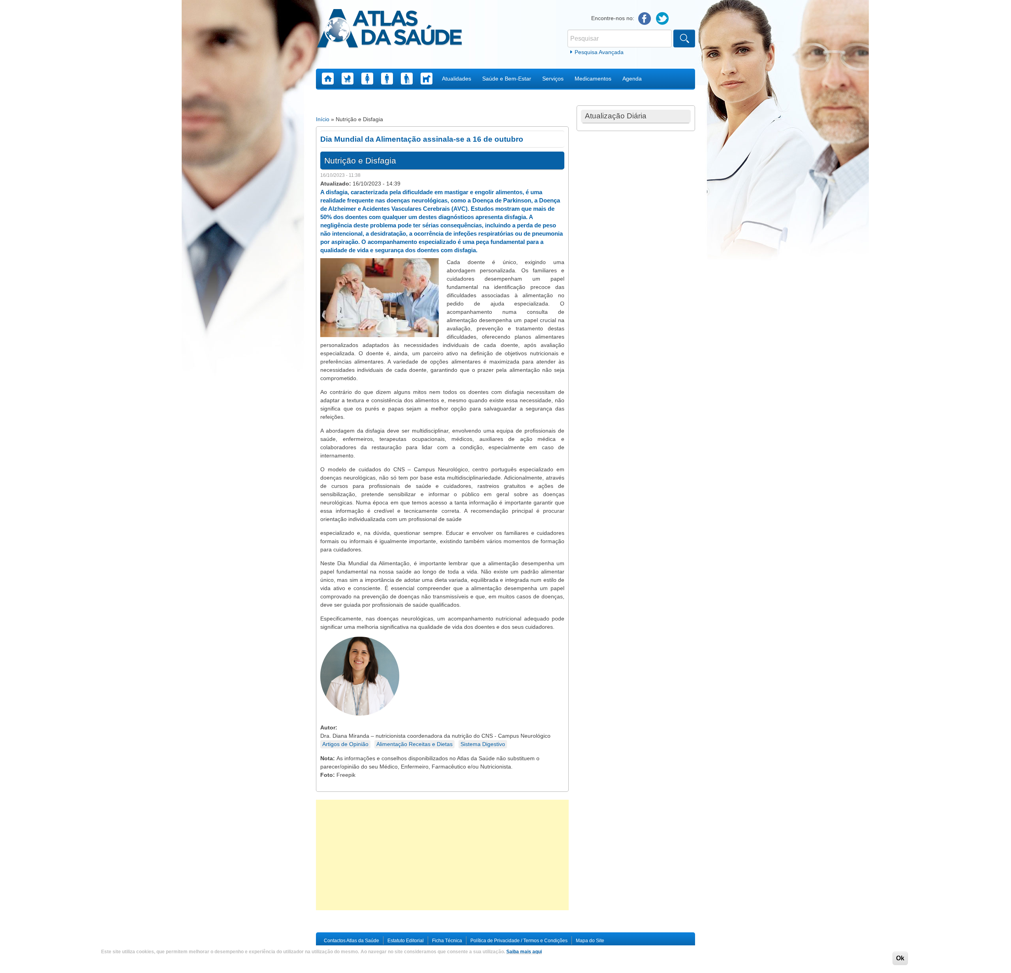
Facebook (645, 19)
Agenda (632, 78)
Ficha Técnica (447, 940)
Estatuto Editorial (405, 940)
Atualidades (456, 78)
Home (328, 78)
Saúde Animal (426, 78)
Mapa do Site (590, 940)
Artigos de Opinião (345, 744)
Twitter (662, 19)
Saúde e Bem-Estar (506, 78)
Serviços (553, 78)
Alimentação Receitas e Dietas (414, 744)
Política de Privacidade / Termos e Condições (519, 940)
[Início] (389, 29)
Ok (900, 958)
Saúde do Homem (387, 78)
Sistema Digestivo (482, 744)
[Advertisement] (442, 855)
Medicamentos (593, 78)
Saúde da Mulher (367, 78)
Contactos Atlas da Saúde (351, 940)
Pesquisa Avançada (599, 52)
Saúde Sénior (407, 78)
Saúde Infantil (347, 78)
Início (322, 119)
